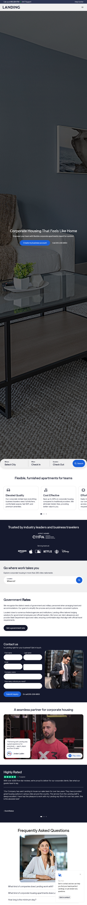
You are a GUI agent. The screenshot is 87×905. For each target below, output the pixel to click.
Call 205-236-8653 (59, 243)
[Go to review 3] (46, 816)
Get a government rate (15, 628)
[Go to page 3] (46, 513)
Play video (76, 756)
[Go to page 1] (41, 513)
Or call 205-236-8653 (31, 694)
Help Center (79, 2)
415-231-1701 (14, 2)
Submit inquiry (12, 694)
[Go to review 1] (41, 816)
